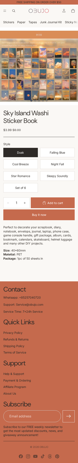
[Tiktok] (42, 456)
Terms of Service (14, 352)
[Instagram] (28, 456)
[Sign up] (69, 416)
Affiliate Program (14, 387)
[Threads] (49, 456)
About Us (9, 393)
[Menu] (5, 11)
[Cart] (73, 10)
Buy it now (39, 214)
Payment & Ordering (17, 380)
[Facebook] (20, 456)
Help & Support (13, 374)
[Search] (13, 10)
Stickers (8, 22)
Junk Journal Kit (51, 22)
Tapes (32, 22)
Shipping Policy (13, 346)
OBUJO (44, 446)
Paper (21, 22)
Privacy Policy (12, 332)
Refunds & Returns (15, 339)
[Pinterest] (57, 456)
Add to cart (55, 203)
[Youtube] (35, 456)
